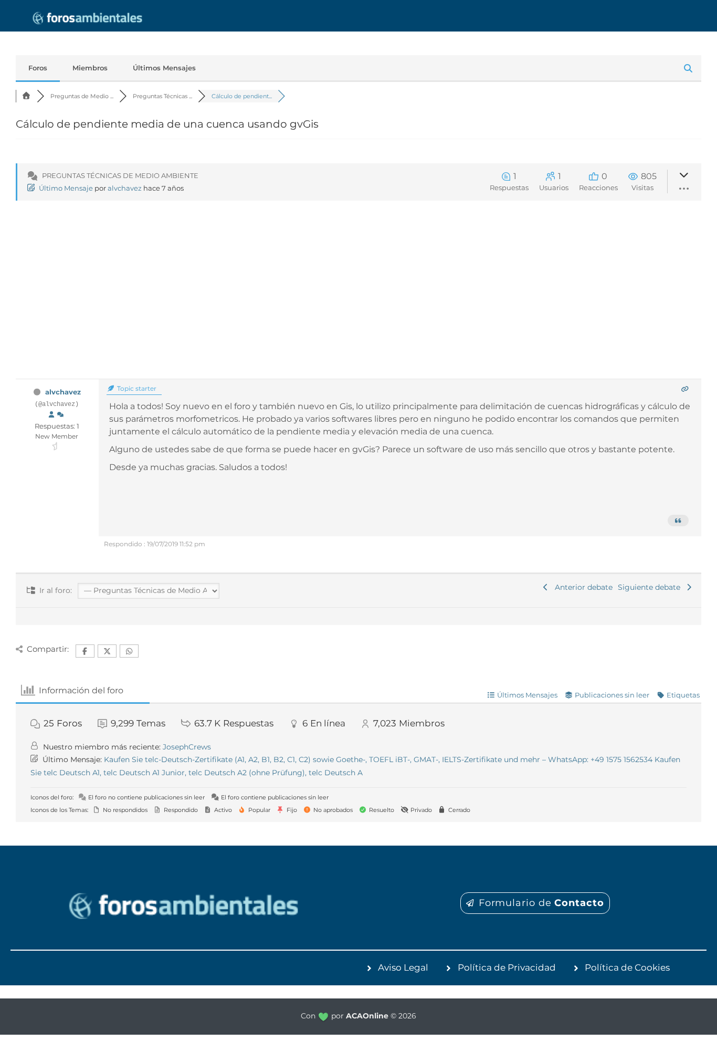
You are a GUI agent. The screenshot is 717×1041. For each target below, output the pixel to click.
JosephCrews (187, 747)
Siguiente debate (651, 587)
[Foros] (26, 96)
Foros (37, 68)
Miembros (90, 68)
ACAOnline (367, 1016)
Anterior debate (582, 587)
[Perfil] (51, 415)
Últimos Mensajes (164, 68)
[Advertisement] (358, 299)
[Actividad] (60, 415)
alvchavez (125, 188)
